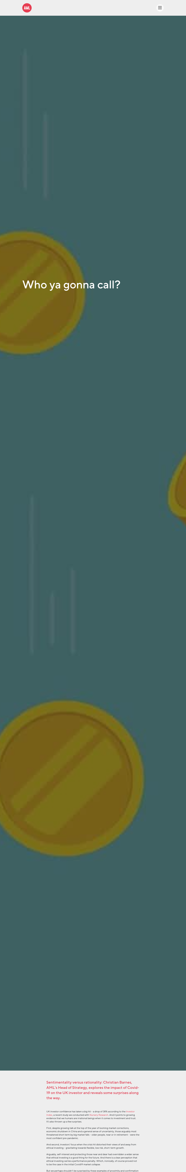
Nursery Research (99, 1115)
